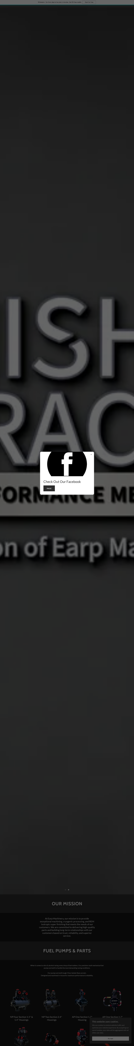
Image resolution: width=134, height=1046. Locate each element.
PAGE (49, 488)
